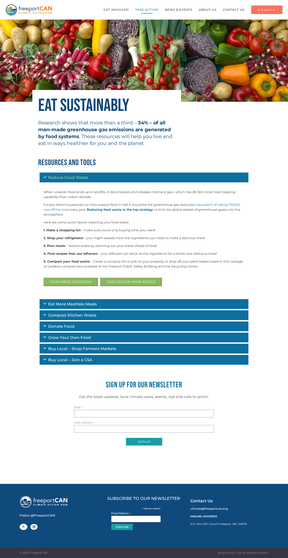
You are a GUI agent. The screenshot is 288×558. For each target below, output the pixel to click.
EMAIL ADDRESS (83, 422)
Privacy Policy (225, 552)
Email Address (121, 513)
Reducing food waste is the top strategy (120, 210)
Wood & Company (257, 552)
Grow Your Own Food (69, 337)
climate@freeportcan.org (209, 508)
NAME (77, 407)
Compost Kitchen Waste (72, 315)
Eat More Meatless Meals (72, 304)
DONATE (267, 9)
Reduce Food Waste (68, 177)
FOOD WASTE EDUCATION (70, 282)
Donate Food (61, 326)
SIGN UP (144, 442)
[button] (144, 177)
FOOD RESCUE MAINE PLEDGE (131, 282)
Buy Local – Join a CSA (70, 359)
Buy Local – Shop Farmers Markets (82, 348)
